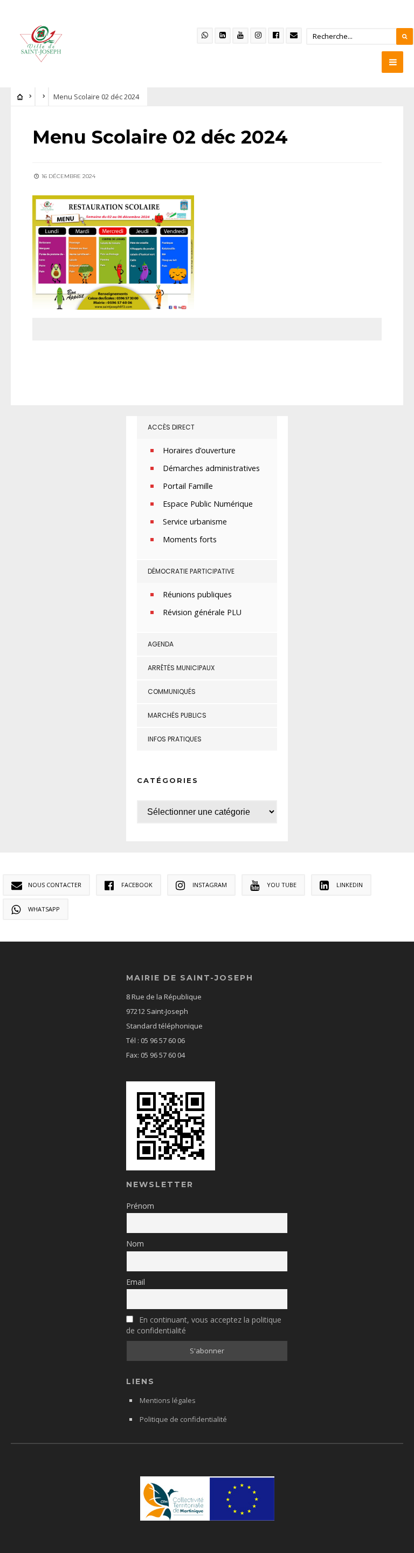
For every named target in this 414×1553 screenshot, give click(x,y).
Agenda (161, 644)
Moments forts (190, 539)
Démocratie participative (191, 571)
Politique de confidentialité (183, 1419)
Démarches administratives (211, 468)
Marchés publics (177, 715)
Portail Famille (188, 486)
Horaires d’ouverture (199, 450)
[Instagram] (258, 36)
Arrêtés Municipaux (181, 667)
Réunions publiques (197, 594)
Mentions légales (168, 1400)
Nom (135, 1243)
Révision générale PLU (202, 612)
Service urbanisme (195, 521)
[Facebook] (276, 36)
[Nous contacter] (294, 36)
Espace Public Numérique (208, 504)
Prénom (140, 1206)
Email (135, 1282)
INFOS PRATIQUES (175, 739)
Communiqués (172, 691)
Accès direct (171, 427)
